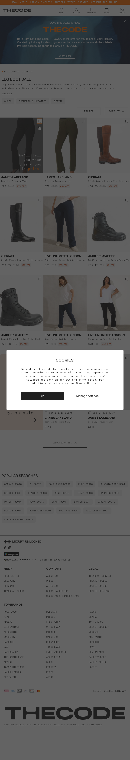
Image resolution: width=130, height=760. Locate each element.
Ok (42, 396)
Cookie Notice (86, 383)
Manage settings (87, 396)
